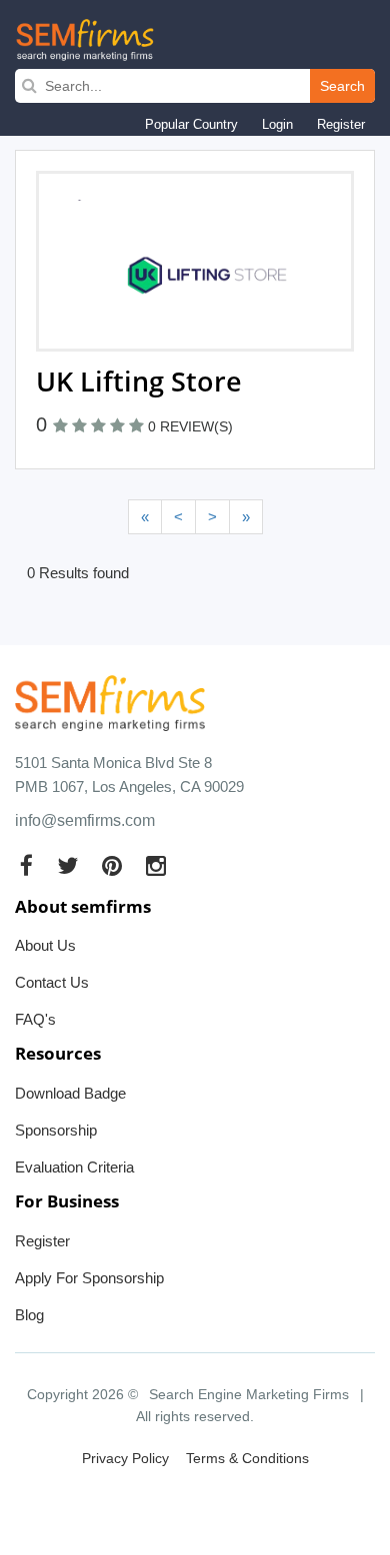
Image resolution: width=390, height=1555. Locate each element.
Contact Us (52, 982)
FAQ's (35, 1019)
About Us (45, 945)
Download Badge (70, 1093)
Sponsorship (56, 1130)
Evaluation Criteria (74, 1167)
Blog (29, 1314)
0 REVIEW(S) (190, 426)
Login (277, 124)
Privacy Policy (125, 1458)
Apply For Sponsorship (89, 1277)
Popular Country (191, 124)
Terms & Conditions (247, 1458)
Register (341, 124)
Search (342, 86)
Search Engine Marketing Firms (249, 1394)
